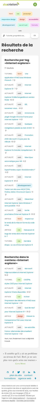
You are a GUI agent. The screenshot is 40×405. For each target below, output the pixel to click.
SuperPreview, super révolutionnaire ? (20, 170)
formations (10, 378)
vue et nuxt (23, 25)
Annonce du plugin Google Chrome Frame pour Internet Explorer (19, 116)
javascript (27, 14)
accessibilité (33, 19)
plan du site (16, 375)
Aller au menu (8, 3)
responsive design (8, 19)
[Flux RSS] (34, 372)
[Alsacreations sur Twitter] (18, 372)
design (22, 19)
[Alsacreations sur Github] (7, 372)
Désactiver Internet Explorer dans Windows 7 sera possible (19, 202)
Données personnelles (25, 400)
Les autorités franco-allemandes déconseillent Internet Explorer (20, 330)
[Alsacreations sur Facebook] (13, 372)
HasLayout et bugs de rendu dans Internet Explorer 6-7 (20, 233)
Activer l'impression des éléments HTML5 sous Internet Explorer (20, 299)
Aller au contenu (23, 3)
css (18, 14)
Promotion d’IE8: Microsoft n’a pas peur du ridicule (19, 138)
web (20, 31)
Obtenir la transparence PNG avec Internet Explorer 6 (19, 319)
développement (8, 25)
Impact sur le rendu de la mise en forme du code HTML (19, 222)
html (11, 14)
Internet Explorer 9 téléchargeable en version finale (19, 96)
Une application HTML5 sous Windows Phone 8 (18, 77)
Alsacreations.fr (19, 398)
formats (35, 25)
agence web (24, 378)
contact (28, 375)
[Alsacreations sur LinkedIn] (29, 372)
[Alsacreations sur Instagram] (23, 372)
